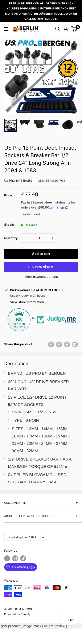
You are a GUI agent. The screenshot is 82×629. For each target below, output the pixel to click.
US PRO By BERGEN (18, 180)
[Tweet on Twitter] (67, 344)
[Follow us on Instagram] (15, 558)
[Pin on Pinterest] (59, 344)
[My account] (66, 29)
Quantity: (11, 238)
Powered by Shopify (17, 614)
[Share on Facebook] (51, 344)
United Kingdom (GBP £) (22, 537)
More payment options (41, 277)
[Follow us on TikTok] (23, 558)
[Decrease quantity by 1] (25, 238)
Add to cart (41, 254)
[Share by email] (75, 344)
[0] (74, 28)
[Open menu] (6, 29)
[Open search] (57, 29)
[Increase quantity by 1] (52, 238)
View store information (27, 302)
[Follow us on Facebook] (7, 558)
